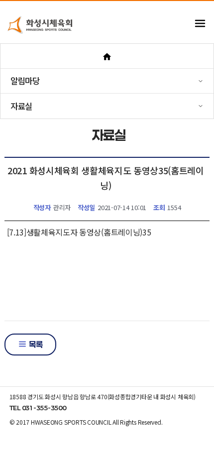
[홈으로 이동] (107, 56)
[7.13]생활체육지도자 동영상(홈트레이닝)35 (79, 232)
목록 (35, 344)
